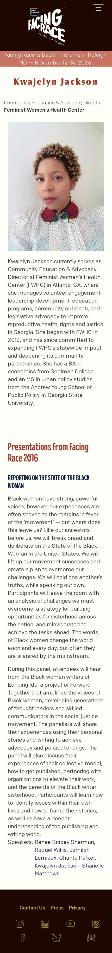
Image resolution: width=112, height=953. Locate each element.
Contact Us (32, 908)
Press (57, 908)
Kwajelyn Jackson (57, 865)
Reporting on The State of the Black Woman (49, 481)
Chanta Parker (77, 857)
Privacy (77, 908)
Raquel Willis (51, 850)
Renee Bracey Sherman (64, 842)
